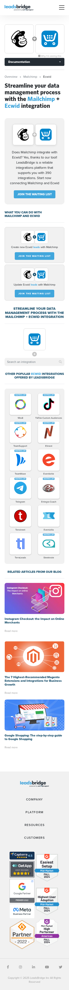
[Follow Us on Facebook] (8, 967)
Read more (11, 631)
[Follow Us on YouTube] (47, 967)
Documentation (19, 62)
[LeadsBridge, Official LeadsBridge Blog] (19, 7)
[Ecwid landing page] (49, 38)
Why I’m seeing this (50, 56)
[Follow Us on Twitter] (60, 967)
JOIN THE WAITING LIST (34, 194)
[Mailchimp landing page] (19, 38)
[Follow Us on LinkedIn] (33, 967)
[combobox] (34, 362)
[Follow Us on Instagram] (20, 967)
